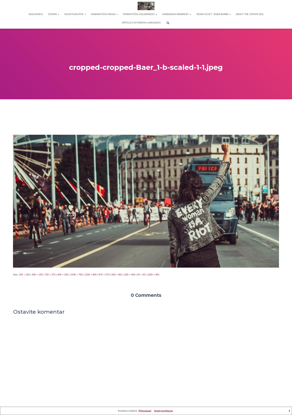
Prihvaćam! (145, 410)
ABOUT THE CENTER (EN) (249, 14)
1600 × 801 (153, 274)
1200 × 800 (90, 274)
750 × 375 (50, 274)
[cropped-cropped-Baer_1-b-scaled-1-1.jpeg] (146, 200)
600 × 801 (117, 274)
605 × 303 (62, 274)
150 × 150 (24, 274)
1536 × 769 (76, 274)
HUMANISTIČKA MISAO (103, 14)
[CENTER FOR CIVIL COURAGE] (146, 6)
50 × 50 (141, 274)
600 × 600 (129, 274)
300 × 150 (37, 274)
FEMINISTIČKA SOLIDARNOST (139, 14)
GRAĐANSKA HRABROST (175, 14)
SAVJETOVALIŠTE (74, 14)
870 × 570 (104, 274)
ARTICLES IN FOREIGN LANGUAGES (141, 22)
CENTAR (52, 14)
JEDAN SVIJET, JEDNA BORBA (212, 14)
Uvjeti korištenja (163, 410)
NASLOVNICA (36, 14)
